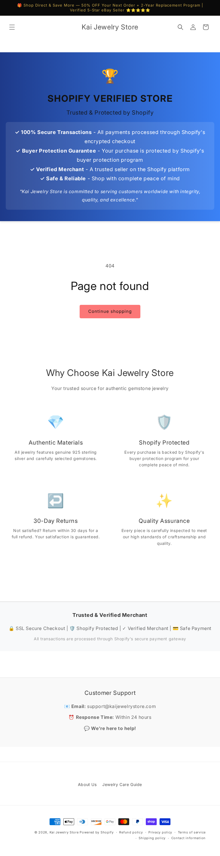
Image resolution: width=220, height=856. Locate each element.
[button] (12, 27)
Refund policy (131, 832)
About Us (87, 784)
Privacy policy (160, 832)
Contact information (188, 838)
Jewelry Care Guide (122, 784)
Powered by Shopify (97, 832)
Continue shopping (110, 311)
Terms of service (192, 832)
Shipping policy (152, 838)
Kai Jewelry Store (64, 832)
